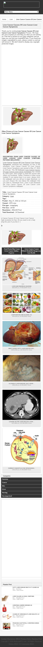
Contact (4, 639)
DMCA (18, 639)
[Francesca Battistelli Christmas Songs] (6, 629)
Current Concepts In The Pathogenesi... (21, 468)
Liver (11, 19)
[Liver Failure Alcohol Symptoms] (5, 602)
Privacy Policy (26, 639)
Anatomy (5, 479)
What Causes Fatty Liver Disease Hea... (21, 348)
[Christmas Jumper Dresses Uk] (4, 611)
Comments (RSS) (28, 644)
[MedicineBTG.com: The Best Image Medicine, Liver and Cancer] (21, 7)
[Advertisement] (21, 60)
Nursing (4, 492)
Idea (3, 486)
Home (4, 19)
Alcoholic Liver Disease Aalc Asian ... (22, 383)
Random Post (37, 639)
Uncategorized (7, 496)
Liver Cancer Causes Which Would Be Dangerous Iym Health (31, 251)
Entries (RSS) (13, 644)
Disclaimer (11, 639)
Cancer (4, 482)
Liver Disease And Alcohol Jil (21, 314)
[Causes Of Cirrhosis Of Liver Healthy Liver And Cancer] (7, 619)
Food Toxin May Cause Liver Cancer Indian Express (12, 251)
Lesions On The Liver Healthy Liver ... (21, 421)
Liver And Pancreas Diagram (21, 286)
